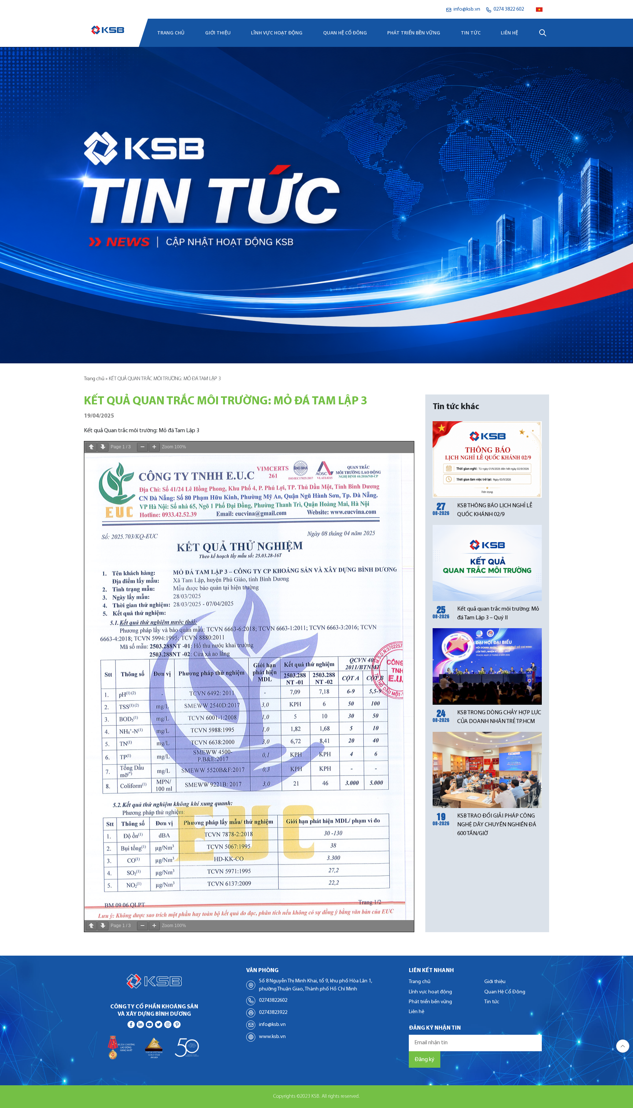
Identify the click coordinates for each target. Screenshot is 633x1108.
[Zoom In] (154, 447)
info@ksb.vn (272, 1024)
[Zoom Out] (142, 447)
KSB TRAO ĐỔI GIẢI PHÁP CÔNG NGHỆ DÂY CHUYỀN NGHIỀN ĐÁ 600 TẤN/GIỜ (496, 825)
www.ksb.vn (272, 1037)
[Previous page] (91, 447)
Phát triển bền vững (413, 32)
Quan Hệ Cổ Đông (345, 32)
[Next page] (102, 447)
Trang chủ (171, 32)
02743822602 (273, 1000)
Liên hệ (509, 32)
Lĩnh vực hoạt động (277, 32)
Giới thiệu (218, 32)
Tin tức (471, 32)
